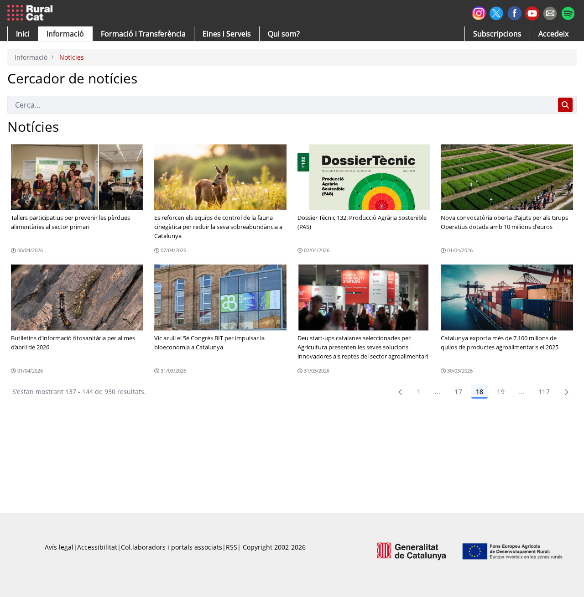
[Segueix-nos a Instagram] (479, 12)
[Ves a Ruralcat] (31, 13)
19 (501, 391)
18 (479, 391)
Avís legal (59, 547)
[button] (23, 33)
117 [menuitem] (544, 391)
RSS (231, 547)
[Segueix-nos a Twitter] (497, 12)
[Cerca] (565, 105)
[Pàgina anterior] (400, 391)
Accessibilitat (97, 547)
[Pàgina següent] (566, 391)
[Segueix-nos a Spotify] (568, 12)
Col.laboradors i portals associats (171, 547)
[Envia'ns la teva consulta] (550, 12)
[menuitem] (143, 33)
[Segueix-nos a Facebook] (514, 12)
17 (458, 391)
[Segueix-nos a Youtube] (532, 12)
